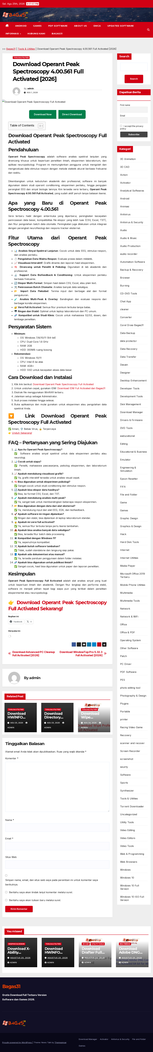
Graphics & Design (130, 526)
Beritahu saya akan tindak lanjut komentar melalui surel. (41, 892)
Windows (125, 869)
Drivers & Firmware (131, 420)
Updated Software (120, 25)
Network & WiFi (129, 616)
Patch (123, 656)
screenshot (126, 758)
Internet (124, 549)
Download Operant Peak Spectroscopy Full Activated (63, 384)
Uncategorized (128, 814)
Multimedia (126, 592)
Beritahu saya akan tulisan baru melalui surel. (35, 900)
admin (30, 88)
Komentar (11, 758)
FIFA (123, 486)
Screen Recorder (130, 751)
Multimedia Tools (130, 600)
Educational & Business (133, 451)
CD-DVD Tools (128, 293)
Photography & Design (133, 695)
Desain (124, 364)
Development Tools (131, 396)
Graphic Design (129, 518)
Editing (124, 443)
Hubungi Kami (36, 33)
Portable (125, 711)
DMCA (97, 25)
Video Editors (127, 838)
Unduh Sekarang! (22, 432)
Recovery (125, 735)
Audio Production (130, 246)
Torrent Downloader (132, 806)
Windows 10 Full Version (129, 887)
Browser (125, 277)
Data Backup (127, 333)
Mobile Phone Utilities (132, 584)
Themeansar (60, 1042)
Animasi (124, 206)
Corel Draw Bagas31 (132, 325)
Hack (123, 534)
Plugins (124, 703)
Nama (9, 820)
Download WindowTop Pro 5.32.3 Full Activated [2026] (81, 653)
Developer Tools (129, 388)
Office (123, 624)
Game (123, 502)
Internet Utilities (129, 557)
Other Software (129, 648)
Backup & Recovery (131, 269)
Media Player (127, 565)
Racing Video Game (131, 727)
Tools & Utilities (26, 48)
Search (124, 56)
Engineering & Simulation (128, 469)
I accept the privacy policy (131, 127)
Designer (125, 372)
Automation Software (132, 261)
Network (125, 608)
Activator (125, 182)
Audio (123, 230)
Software (125, 774)
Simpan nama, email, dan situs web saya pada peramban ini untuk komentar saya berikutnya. (51, 882)
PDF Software (58, 25)
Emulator (125, 459)
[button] (148, 29)
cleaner (124, 309)
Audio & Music (128, 238)
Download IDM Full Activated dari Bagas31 (81, 388)
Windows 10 (127, 877)
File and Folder (128, 494)
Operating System (130, 640)
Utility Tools (127, 822)
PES (122, 679)
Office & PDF (127, 632)
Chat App (125, 301)
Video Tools (127, 845)
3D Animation (128, 158)
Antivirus (125, 214)
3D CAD (124, 166)
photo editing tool (130, 687)
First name (125, 105)
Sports (124, 782)
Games (37, 25)
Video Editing (127, 830)
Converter (126, 317)
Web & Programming (132, 853)
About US (80, 25)
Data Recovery (128, 348)
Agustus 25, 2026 (20, 958)
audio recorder (128, 253)
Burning (124, 285)
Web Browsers (128, 861)
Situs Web (11, 857)
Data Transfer (128, 356)
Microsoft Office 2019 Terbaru (132, 575)
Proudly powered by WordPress (17, 1042)
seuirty (124, 766)
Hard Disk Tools (129, 542)
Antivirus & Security (131, 222)
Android (21, 25)
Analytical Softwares (132, 190)
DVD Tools (126, 428)
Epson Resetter (129, 478)
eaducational (127, 435)
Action (124, 174)
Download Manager (131, 412)
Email (9, 838)
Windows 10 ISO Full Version (132, 898)
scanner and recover (132, 743)
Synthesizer (127, 790)
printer (124, 719)
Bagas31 (57, 33)
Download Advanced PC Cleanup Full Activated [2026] (33, 653)
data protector (128, 340)
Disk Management (130, 404)
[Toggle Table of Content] (39, 125)
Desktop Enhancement (133, 380)
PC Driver (125, 664)
